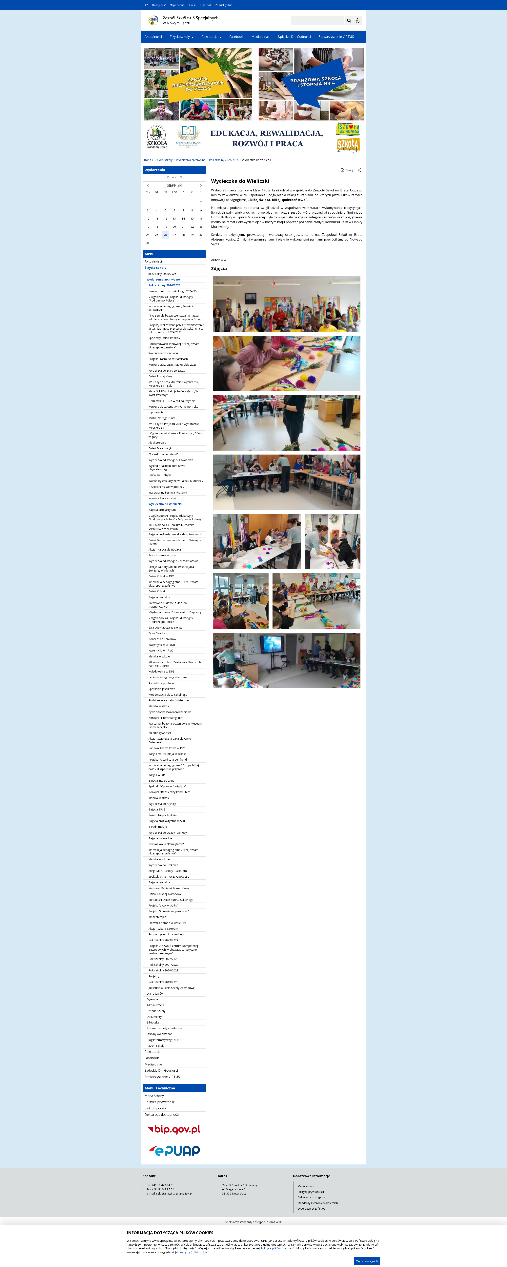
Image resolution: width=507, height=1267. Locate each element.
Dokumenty (154, 1017)
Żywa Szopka (157, 633)
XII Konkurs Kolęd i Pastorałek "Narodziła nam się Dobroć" (175, 664)
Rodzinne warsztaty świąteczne (169, 700)
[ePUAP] (174, 1159)
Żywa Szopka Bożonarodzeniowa (170, 712)
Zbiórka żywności (160, 733)
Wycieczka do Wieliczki (165, 504)
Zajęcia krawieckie (160, 838)
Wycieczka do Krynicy (162, 804)
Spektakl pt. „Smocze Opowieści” (170, 876)
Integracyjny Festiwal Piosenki (168, 492)
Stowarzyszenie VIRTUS (336, 36)
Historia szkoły (156, 1011)
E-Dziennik (206, 5)
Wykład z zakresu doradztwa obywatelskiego (167, 467)
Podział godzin (223, 5)
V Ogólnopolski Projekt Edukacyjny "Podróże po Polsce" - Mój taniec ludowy (175, 517)
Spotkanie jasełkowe (162, 689)
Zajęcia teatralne (159, 597)
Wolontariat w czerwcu (163, 353)
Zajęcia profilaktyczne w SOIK (168, 821)
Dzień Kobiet (157, 591)
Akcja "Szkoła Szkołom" (164, 928)
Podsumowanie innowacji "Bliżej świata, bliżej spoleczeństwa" (174, 345)
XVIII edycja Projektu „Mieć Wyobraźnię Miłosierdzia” (174, 425)
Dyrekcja (152, 999)
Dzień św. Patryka (160, 475)
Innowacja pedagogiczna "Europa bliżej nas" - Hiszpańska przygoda (174, 767)
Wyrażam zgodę (367, 1261)
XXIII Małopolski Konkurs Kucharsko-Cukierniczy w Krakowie (172, 526)
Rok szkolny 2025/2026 (161, 274)
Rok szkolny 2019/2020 (163, 982)
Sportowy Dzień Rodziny (164, 338)
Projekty (154, 976)
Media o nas (261, 36)
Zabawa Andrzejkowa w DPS (167, 748)
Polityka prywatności (160, 1102)
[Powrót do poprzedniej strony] (359, 170)
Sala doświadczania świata (166, 627)
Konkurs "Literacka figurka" (166, 718)
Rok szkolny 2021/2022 (163, 964)
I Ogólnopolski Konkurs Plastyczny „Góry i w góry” (175, 435)
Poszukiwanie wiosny (162, 555)
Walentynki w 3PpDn (162, 645)
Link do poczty (155, 1108)
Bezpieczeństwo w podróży (166, 487)
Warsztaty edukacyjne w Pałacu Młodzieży (176, 481)
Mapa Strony (154, 1096)
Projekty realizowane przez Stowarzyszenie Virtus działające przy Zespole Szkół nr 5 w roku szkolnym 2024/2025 (176, 328)
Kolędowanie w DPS (161, 671)
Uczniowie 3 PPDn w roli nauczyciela (172, 401)
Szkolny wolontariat (159, 1034)
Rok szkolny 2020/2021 (163, 970)
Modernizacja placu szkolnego (168, 694)
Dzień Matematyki (160, 448)
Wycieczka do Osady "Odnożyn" (169, 832)
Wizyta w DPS (157, 775)
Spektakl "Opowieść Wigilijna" (167, 786)
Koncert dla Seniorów (162, 639)
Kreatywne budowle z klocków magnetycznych (168, 604)
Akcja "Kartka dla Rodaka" (165, 549)
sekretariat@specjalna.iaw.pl (174, 1193)
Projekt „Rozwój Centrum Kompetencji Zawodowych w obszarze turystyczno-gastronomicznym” (173, 949)
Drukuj (349, 170)
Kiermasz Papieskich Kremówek (169, 888)
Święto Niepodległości (163, 815)
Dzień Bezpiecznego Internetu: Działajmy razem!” (175, 542)
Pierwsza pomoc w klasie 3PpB (169, 923)
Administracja (155, 1005)
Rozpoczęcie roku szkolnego (167, 934)
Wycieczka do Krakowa (163, 865)
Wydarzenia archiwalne (163, 279)
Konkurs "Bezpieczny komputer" (169, 792)
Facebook (236, 36)
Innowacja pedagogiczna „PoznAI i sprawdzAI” (171, 308)
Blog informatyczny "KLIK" (164, 1040)
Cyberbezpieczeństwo (311, 1208)
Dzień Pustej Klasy (160, 376)
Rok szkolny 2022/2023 (163, 959)
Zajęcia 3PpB (157, 809)
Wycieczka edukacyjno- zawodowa (171, 460)
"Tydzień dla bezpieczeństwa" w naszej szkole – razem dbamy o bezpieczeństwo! (175, 317)
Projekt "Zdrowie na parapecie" (169, 911)
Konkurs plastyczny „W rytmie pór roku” (174, 406)
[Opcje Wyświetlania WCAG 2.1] (358, 20)
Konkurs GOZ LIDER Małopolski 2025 (172, 364)
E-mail (192, 5)
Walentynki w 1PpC (161, 650)
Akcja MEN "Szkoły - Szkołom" (168, 871)
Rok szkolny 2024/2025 (164, 285)
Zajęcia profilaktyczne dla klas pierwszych (175, 534)
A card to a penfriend (162, 683)
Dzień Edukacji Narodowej (166, 894)
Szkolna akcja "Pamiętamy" (166, 844)
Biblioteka (153, 1022)
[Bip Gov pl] (174, 1138)
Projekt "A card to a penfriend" (168, 759)
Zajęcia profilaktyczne (162, 510)
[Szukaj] (349, 20)
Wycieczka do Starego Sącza (167, 370)
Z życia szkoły (180, 36)
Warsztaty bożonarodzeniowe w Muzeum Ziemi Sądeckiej (175, 725)
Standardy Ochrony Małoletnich (317, 1203)
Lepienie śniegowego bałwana (168, 677)
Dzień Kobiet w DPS (161, 576)
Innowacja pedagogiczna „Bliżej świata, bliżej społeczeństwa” (174, 583)
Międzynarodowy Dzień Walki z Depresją (175, 612)
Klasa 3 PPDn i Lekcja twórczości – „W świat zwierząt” (173, 393)
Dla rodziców (155, 993)
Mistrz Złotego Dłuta (162, 418)
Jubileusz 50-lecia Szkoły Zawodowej (172, 988)
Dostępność (159, 5)
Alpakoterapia (157, 442)
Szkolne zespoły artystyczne (165, 1028)
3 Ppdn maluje (158, 826)
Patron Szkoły (155, 1045)
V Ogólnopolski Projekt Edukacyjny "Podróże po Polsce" (171, 298)
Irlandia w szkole (159, 656)
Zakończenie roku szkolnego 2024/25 (173, 291)
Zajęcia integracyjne (161, 780)
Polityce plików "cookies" (277, 1248)
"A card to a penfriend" (163, 454)
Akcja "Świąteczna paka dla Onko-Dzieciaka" (170, 740)
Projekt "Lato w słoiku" (163, 905)
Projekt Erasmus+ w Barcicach (168, 359)
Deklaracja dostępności (162, 1114)
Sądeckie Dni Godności (294, 36)
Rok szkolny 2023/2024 (163, 940)
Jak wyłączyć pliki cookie (191, 1252)
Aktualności (153, 36)
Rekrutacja (209, 36)
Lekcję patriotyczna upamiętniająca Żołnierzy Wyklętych (171, 568)
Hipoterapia (156, 412)
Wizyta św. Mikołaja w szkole (167, 754)
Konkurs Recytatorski (162, 498)
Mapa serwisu (177, 5)
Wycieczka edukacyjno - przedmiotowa (173, 561)
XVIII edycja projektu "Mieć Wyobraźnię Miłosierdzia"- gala (174, 383)
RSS (146, 5)
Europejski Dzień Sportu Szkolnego (171, 900)
